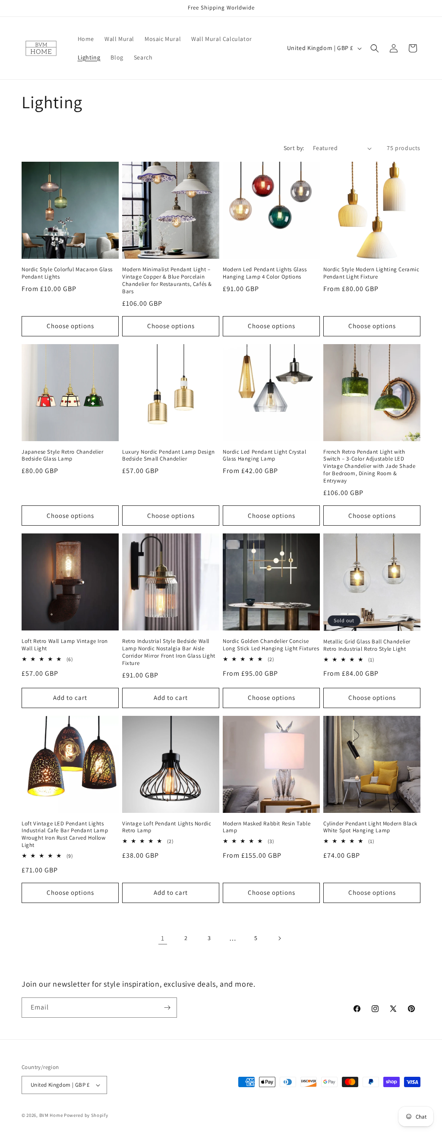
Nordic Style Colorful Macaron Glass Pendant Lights (67, 273)
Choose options (70, 326)
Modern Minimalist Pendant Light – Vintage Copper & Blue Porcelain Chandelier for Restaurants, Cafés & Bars (167, 280)
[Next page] (279, 938)
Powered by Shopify (86, 1115)
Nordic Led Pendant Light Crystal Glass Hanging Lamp (264, 455)
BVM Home (51, 1115)
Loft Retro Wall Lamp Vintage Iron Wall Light (65, 645)
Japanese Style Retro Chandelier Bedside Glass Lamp (63, 455)
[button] (374, 48)
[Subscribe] (167, 1007)
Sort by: (294, 148)
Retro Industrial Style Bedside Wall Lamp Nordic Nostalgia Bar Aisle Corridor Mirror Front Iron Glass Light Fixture (168, 652)
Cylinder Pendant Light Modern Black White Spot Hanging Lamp (370, 827)
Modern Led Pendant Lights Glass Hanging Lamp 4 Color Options (265, 273)
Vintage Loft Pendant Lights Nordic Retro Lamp (166, 827)
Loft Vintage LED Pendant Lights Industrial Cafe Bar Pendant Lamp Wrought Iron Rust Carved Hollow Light (65, 834)
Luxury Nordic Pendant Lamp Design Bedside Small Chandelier (168, 455)
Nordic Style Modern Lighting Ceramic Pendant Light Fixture (371, 273)
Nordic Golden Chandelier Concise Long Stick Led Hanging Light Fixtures (271, 645)
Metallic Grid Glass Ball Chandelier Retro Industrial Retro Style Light (366, 645)
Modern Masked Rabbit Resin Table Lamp (266, 827)
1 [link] (162, 938)
